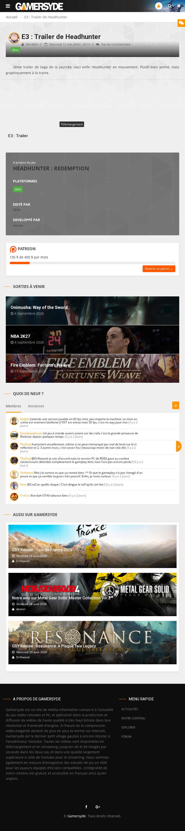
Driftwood (26, 473)
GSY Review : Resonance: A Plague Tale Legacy (54, 646)
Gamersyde (76, 816)
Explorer (128, 727)
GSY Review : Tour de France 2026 (42, 550)
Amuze (18, 225)
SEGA (16, 210)
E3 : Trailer (18, 135)
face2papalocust (31, 433)
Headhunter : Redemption (51, 168)
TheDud (25, 444)
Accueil (12, 17)
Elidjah (24, 419)
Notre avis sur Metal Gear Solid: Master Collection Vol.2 (61, 598)
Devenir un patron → (159, 269)
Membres (13, 406)
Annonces (36, 406)
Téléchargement (72, 124)
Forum (126, 737)
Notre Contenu (132, 718)
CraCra (25, 495)
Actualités (129, 709)
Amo (23, 484)
